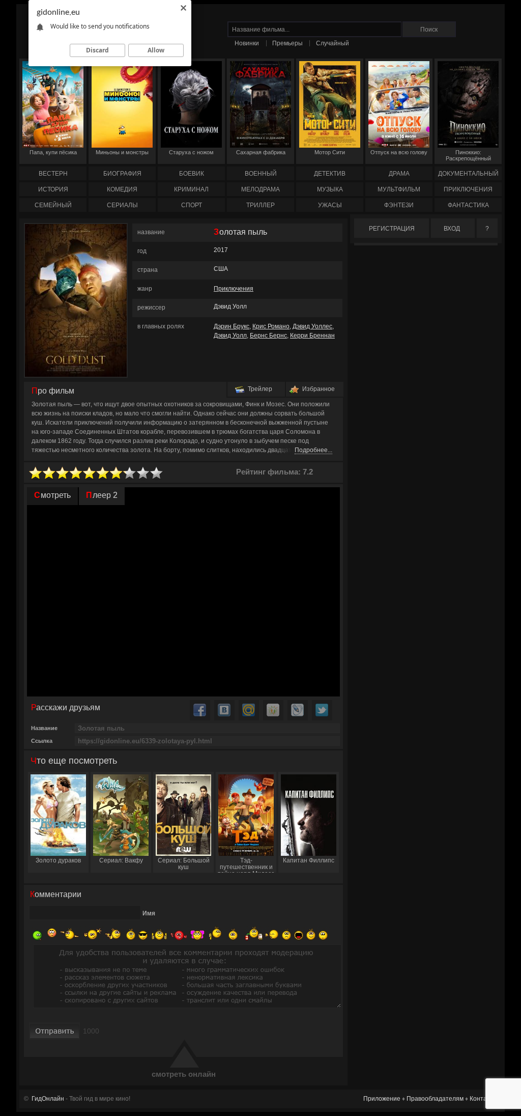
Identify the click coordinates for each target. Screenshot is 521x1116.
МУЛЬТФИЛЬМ (399, 189)
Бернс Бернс (268, 335)
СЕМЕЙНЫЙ (53, 205)
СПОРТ (191, 205)
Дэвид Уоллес (312, 326)
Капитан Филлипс (308, 860)
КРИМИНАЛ (191, 189)
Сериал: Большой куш (184, 864)
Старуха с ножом (191, 152)
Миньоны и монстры (122, 152)
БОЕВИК (191, 173)
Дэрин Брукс (231, 326)
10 (156, 473)
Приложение (381, 1098)
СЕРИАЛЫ (122, 205)
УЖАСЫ (330, 205)
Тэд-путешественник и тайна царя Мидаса (246, 865)
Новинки (247, 43)
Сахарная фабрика (260, 152)
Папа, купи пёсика (53, 152)
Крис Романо (271, 326)
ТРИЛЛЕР (260, 205)
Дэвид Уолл (230, 335)
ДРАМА (399, 173)
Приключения (233, 288)
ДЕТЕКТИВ (329, 173)
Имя (148, 913)
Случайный (332, 43)
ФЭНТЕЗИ (399, 205)
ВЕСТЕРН (53, 173)
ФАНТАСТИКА (468, 205)
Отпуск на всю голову (398, 152)
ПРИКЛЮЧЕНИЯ (468, 189)
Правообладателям (435, 1098)
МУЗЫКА (330, 189)
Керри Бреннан (312, 335)
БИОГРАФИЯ (122, 173)
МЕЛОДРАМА (260, 189)
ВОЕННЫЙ (261, 173)
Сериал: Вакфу (121, 860)
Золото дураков (58, 860)
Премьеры (287, 43)
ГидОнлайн (48, 1098)
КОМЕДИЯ (122, 189)
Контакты (483, 1098)
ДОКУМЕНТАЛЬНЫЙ (468, 173)
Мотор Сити (329, 152)
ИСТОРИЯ (53, 189)
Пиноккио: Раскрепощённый (468, 155)
